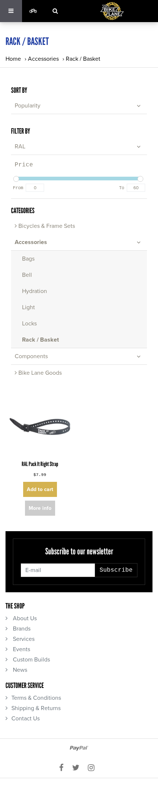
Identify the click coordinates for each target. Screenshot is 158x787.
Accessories (43, 59)
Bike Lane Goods (39, 373)
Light (28, 307)
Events (20, 649)
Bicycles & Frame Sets (46, 226)
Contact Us (25, 718)
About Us (24, 618)
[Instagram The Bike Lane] (93, 768)
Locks (29, 323)
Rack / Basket (83, 59)
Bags (28, 258)
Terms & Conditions (36, 698)
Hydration (34, 291)
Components (31, 356)
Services (23, 639)
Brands (20, 628)
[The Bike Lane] (112, 11)
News (19, 670)
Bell (27, 275)
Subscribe (116, 570)
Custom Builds (30, 659)
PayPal (79, 748)
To (121, 188)
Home (13, 59)
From (18, 188)
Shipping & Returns (36, 708)
